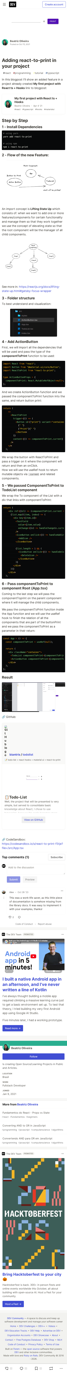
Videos (51, 1326)
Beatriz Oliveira (19, 41)
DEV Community (15, 1318)
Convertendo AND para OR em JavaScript (32, 1140)
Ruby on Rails (31, 1355)
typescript (52, 73)
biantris (15, 754)
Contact (9, 1339)
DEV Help (35, 1330)
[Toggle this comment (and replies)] (4, 897)
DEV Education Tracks (16, 1330)
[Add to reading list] (38, 1368)
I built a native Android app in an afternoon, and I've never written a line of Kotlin (32, 984)
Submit (13, 879)
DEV (16, 1352)
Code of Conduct (24, 924)
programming (22, 73)
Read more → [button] (13, 1028)
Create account (54, 4)
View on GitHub (33, 819)
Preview (30, 879)
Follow (33, 1056)
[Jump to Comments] (23, 1368)
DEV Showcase (41, 1335)
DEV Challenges (27, 1326)
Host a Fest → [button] (13, 1304)
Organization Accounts (18, 1335)
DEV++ (41, 1326)
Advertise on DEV (51, 1330)
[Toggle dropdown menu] (62, 890)
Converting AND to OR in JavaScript (32, 1127)
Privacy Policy (35, 1344)
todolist (28, 754)
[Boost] (51, 1368)
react (7, 73)
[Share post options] (61, 1368)
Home (13, 1326)
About (55, 1335)
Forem (16, 1349)
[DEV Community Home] (13, 4)
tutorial (38, 73)
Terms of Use (52, 1344)
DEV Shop (49, 1339)
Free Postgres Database (28, 1339)
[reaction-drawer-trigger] (8, 1368)
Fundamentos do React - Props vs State (26, 1114)
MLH (59, 1339)
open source (33, 1349)
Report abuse (45, 924)
